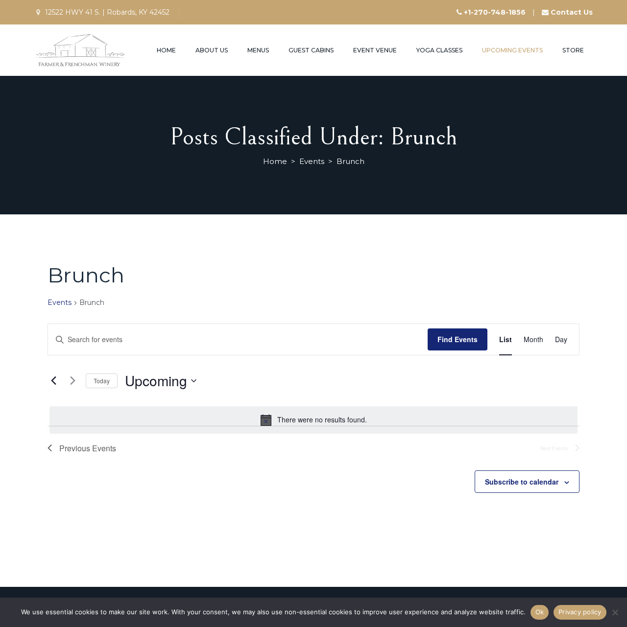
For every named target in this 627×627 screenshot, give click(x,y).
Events (60, 302)
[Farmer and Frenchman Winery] (81, 50)
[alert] (313, 420)
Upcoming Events (512, 50)
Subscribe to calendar (521, 482)
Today (102, 380)
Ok (539, 612)
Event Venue (375, 50)
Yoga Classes (439, 50)
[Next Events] (72, 381)
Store (573, 50)
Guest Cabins (311, 50)
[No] (615, 612)
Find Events (457, 339)
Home (166, 50)
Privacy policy (580, 612)
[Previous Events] (53, 381)
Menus (258, 50)
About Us (211, 50)
